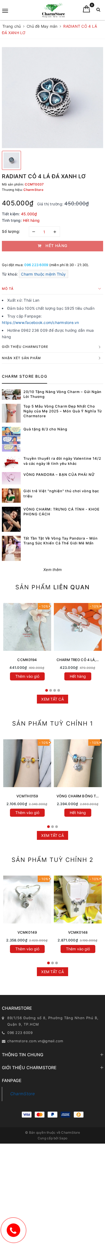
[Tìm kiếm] (98, 11)
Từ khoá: (10, 274)
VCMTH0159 (27, 796)
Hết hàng (78, 676)
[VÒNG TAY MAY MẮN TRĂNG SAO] (27, 899)
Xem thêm (52, 569)
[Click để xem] (52, 97)
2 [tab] (50, 690)
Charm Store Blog (24, 376)
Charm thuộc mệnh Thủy (43, 274)
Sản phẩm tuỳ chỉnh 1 (52, 723)
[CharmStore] (53, 10)
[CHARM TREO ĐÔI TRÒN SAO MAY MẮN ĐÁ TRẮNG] (27, 626)
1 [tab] (46, 690)
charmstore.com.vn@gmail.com (35, 1041)
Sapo (63, 1138)
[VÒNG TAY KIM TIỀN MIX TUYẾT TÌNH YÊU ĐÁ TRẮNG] (78, 899)
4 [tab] (58, 690)
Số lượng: (11, 231)
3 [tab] (54, 690)
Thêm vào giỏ (27, 676)
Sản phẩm (52, 587)
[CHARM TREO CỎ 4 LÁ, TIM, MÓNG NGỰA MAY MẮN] (78, 626)
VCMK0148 (78, 932)
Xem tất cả (52, 699)
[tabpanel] (27, 642)
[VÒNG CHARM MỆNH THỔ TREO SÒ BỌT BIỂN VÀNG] (27, 763)
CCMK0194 (27, 660)
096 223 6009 (36, 265)
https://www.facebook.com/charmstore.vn (40, 322)
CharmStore (22, 1093)
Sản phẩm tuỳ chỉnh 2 (52, 859)
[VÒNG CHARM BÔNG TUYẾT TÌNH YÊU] (78, 763)
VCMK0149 (27, 932)
